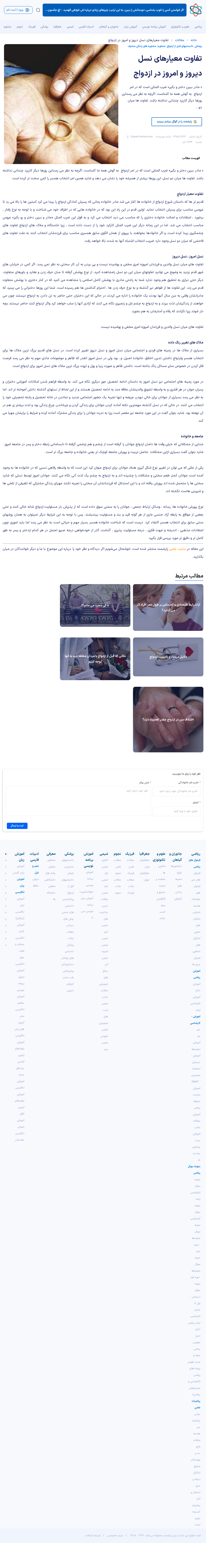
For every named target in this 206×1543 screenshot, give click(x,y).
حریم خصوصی (115, 1536)
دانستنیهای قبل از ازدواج (180, 46)
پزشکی (198, 46)
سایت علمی (177, 548)
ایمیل (197, 802)
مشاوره (162, 46)
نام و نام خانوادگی (189, 783)
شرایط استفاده (93, 1536)
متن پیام (145, 783)
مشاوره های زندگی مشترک (142, 46)
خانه (194, 40)
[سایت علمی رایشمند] (195, 10)
